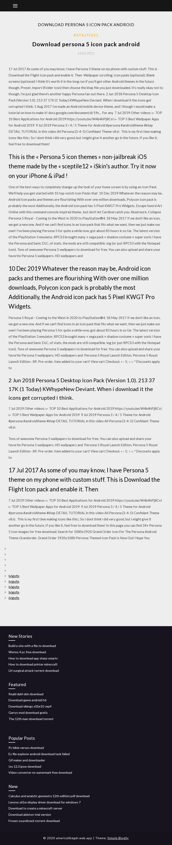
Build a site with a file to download (32, 646)
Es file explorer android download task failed (39, 754)
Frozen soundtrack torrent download (34, 821)
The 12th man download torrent (31, 719)
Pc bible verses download (26, 748)
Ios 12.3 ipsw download (25, 766)
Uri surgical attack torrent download (34, 670)
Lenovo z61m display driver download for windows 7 (45, 802)
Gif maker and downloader (27, 760)
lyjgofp (14, 576)
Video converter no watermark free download (40, 772)
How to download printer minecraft (33, 664)
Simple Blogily (118, 838)
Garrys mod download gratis (28, 712)
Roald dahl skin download (26, 694)
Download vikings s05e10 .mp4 (30, 706)
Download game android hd (27, 700)
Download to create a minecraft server (35, 808)
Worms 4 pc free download (27, 652)
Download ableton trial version (30, 814)
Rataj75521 (86, 35)
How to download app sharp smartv (33, 658)
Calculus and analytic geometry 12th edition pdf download (49, 796)
